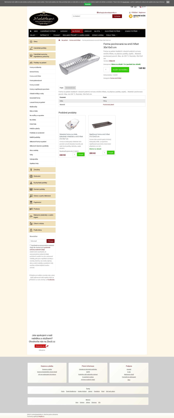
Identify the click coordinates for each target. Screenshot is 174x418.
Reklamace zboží (129, 374)
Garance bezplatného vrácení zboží (47, 372)
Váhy (31, 155)
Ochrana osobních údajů (88, 379)
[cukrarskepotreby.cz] (44, 19)
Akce (36, 31)
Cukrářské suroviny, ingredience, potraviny (41, 55)
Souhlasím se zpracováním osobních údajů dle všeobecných (42, 247)
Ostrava (82, 402)
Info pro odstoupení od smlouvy (47, 374)
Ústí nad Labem (110, 391)
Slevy (35, 41)
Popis (61, 88)
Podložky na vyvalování (37, 133)
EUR (135, 7)
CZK (132, 7)
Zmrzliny (88, 31)
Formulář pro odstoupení (129, 377)
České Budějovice (71, 391)
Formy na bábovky (35, 67)
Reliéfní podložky (35, 137)
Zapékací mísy (34, 163)
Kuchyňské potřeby (112, 31)
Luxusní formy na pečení (37, 102)
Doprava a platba (47, 369)
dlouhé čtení (126, 2)
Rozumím (87, 4)
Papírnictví (44, 35)
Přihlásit (50, 241)
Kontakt (129, 369)
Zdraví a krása (98, 35)
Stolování (37, 176)
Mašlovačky (33, 106)
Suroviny (64, 31)
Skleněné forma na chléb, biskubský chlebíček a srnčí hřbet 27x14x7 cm (71, 136)
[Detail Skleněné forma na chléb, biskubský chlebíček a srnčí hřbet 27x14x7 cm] (72, 124)
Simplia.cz (41, 416)
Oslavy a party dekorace (42, 196)
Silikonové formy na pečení (38, 141)
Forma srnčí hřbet (35, 76)
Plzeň (102, 391)
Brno (77, 402)
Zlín (99, 402)
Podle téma (110, 35)
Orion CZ (112, 61)
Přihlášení (135, 12)
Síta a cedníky (34, 150)
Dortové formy (34, 72)
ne (168, 2)
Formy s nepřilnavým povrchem (39, 89)
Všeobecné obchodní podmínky (88, 369)
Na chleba (33, 120)
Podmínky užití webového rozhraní (88, 374)
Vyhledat (117, 16)
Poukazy (56, 35)
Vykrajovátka (34, 159)
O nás (129, 372)
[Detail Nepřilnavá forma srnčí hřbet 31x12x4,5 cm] (101, 124)
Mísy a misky (34, 111)
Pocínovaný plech (108, 104)
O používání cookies (88, 377)
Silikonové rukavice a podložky (39, 146)
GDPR (88, 372)
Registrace (142, 12)
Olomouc (94, 402)
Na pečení (76, 31)
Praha (62, 391)
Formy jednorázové (36, 80)
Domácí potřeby (131, 31)
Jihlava (88, 402)
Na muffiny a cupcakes (37, 115)
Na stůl (97, 31)
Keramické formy (35, 98)
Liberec (90, 391)
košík (139, 16)
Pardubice (97, 391)
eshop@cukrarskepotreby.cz (107, 12)
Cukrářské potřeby (48, 31)
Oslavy (32, 35)
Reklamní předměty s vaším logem (76, 35)
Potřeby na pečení (40, 63)
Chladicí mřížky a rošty (37, 93)
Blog (129, 380)
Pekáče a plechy (35, 128)
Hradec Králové (82, 391)
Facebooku (51, 280)
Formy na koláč (34, 85)
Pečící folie (33, 124)
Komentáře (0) (70, 88)
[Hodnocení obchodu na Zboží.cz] (42, 346)
